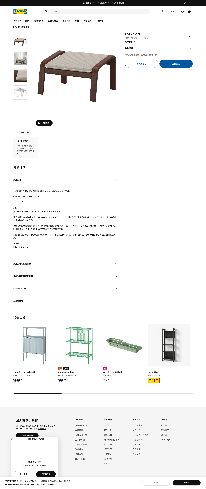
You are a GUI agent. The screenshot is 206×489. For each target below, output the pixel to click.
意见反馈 (136, 454)
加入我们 (136, 430)
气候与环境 (137, 439)
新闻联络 (165, 430)
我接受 (186, 482)
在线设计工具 (81, 435)
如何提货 (129, 47)
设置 (156, 482)
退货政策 (108, 449)
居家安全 (108, 425)
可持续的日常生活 (140, 435)
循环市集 (79, 454)
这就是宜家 (137, 425)
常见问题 (108, 444)
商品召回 (165, 435)
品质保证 (108, 454)
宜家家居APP (81, 425)
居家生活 (136, 449)
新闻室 (164, 425)
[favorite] (190, 36)
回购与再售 (80, 458)
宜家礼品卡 (109, 463)
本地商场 (79, 430)
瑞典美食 (79, 449)
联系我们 (108, 435)
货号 (15, 132)
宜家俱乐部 (80, 439)
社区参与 (136, 444)
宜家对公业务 (81, 444)
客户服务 (108, 430)
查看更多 (42, 428)
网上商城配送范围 (112, 439)
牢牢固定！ (166, 439)
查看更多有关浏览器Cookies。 (56, 480)
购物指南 (108, 458)
